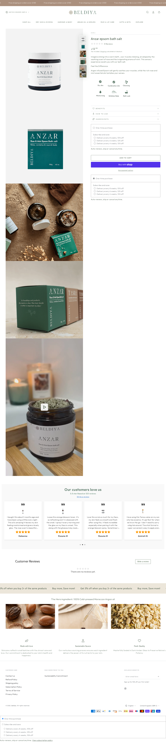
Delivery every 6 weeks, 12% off (19, 732)
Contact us (10, 676)
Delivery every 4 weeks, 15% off (19, 735)
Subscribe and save (12, 724)
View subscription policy (42, 740)
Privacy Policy (12, 694)
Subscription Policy (14, 687)
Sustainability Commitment (56, 676)
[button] (147, 12)
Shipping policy (12, 683)
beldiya (13, 705)
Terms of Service (13, 690)
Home (93, 33)
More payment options (125, 170)
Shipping (103, 51)
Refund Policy (11, 679)
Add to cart (126, 158)
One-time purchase (12, 719)
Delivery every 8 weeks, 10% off (19, 729)
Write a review (143, 562)
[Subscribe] (159, 676)
